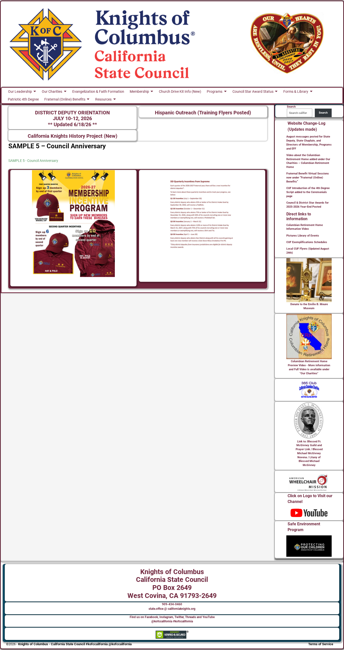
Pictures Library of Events (302, 235)
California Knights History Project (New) (72, 136)
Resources (103, 99)
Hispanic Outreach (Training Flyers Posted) (203, 113)
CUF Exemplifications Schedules (306, 242)
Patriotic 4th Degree (23, 99)
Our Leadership (20, 91)
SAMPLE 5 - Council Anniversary (33, 161)
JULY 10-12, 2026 (72, 118)
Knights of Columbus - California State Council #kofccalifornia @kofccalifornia (75, 644)
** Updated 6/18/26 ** (72, 124)
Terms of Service (320, 644)
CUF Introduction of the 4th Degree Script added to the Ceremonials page (308, 192)
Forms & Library (295, 91)
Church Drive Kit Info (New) (180, 91)
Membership (139, 91)
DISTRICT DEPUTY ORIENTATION (72, 113)
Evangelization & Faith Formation (98, 91)
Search (323, 112)
